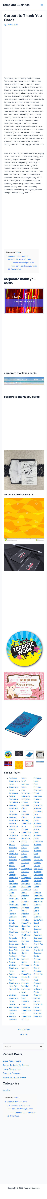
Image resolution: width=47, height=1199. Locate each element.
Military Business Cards (13, 869)
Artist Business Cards (25, 814)
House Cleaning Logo (12, 1069)
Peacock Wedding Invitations (25, 986)
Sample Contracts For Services (16, 1065)
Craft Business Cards (25, 941)
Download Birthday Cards (13, 829)
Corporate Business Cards (13, 838)
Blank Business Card (37, 983)
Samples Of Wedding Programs (26, 881)
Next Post (24, 1035)
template (6, 1090)
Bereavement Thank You (26, 863)
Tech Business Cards (37, 817)
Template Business (16, 5)
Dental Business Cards (13, 977)
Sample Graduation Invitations (13, 799)
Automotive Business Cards (14, 1010)
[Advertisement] (23, 51)
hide (18, 252)
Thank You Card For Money (38, 863)
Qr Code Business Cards (13, 890)
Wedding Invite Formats (25, 899)
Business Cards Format (25, 853)
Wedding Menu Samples (25, 917)
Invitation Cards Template (38, 992)
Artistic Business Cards (13, 847)
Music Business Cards (37, 835)
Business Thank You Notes (13, 781)
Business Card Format (37, 853)
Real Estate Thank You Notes (26, 890)
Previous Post (24, 1030)
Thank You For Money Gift (13, 908)
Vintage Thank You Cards (13, 899)
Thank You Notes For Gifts (26, 926)
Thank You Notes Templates (13, 790)
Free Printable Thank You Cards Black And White (39, 896)
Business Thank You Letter (38, 944)
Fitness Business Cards (25, 805)
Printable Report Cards (37, 962)
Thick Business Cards (25, 959)
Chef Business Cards (25, 784)
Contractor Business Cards (38, 844)
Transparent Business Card (26, 968)
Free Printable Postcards (38, 787)
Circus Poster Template (12, 1061)
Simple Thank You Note (13, 926)
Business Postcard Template (37, 1013)
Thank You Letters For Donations (26, 835)
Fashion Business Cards (13, 917)
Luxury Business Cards (25, 844)
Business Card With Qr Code (13, 950)
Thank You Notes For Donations (38, 808)
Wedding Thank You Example (13, 820)
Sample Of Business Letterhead (38, 872)
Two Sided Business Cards (38, 953)
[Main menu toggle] (41, 5)
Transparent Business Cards (26, 872)
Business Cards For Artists (38, 826)
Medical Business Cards (25, 908)
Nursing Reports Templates (14, 1077)
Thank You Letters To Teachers (26, 977)
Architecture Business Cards (26, 950)
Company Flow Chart (12, 1073)
